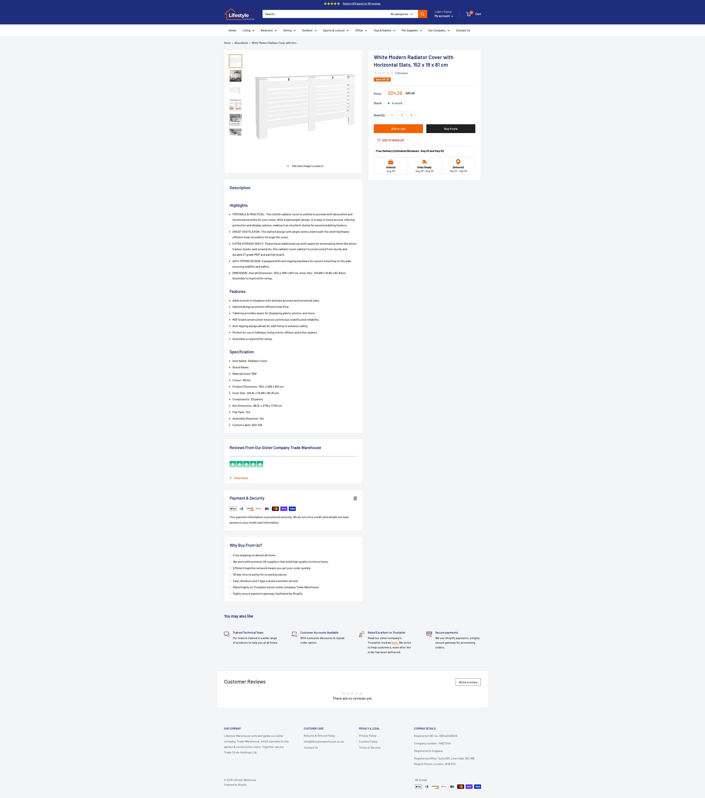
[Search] (422, 14)
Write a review (468, 682)
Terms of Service (370, 747)
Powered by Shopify (235, 784)
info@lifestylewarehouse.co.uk (324, 741)
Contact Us (463, 30)
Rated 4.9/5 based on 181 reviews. (362, 3)
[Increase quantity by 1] (411, 115)
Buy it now (451, 128)
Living (246, 30)
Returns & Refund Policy (319, 735)
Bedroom (267, 30)
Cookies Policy (368, 741)
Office (359, 30)
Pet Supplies (410, 30)
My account (442, 16)
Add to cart (398, 128)
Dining (287, 30)
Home (232, 30)
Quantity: (380, 115)
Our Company (437, 30)
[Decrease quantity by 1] (392, 115)
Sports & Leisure (334, 30)
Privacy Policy (368, 735)
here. (395, 642)
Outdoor (307, 30)
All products (241, 42)
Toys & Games (382, 30)
